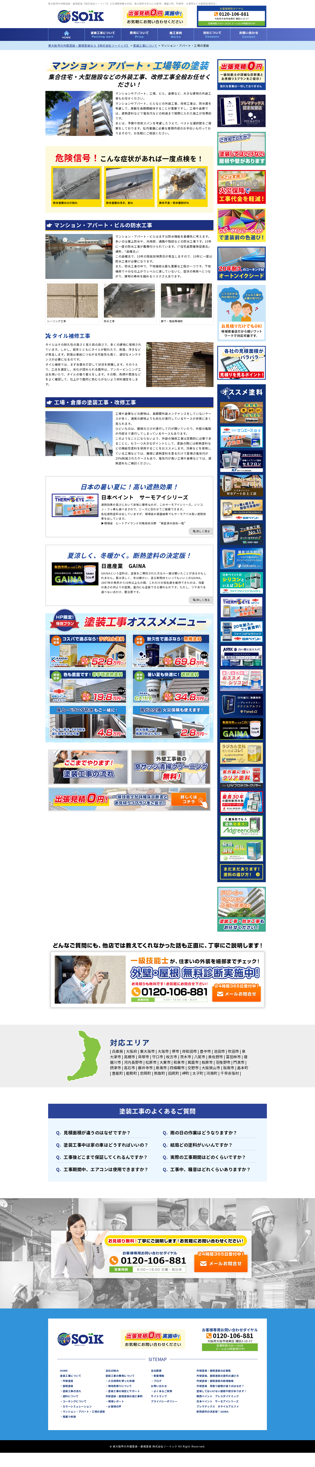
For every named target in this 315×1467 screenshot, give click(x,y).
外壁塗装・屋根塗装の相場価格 (215, 1381)
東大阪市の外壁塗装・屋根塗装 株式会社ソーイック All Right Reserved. (159, 1446)
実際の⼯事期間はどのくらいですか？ (208, 1157)
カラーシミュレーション (77, 1406)
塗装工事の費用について (139, 34)
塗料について (71, 1396)
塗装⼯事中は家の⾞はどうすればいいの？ (106, 1145)
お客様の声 (114, 1406)
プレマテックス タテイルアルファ (218, 1406)
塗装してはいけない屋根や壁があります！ (222, 1391)
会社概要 (156, 1370)
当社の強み (112, 1370)
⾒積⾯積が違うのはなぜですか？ (97, 1132)
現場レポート (116, 1401)
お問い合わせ (248, 34)
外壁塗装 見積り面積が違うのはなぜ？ (220, 1386)
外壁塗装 (68, 1381)
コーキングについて (75, 1401)
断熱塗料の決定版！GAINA (212, 1411)
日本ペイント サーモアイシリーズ (217, 1401)
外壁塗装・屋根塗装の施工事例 (124, 1396)
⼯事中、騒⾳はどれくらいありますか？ (210, 1169)
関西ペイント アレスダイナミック (218, 1396)
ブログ (158, 1381)
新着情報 (159, 1376)
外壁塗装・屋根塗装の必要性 (214, 1370)
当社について (212, 34)
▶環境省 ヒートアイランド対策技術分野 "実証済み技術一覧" (143, 523)
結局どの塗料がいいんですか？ (201, 1145)
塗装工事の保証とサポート (124, 1391)
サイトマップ (159, 1396)
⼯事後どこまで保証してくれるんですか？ (106, 1157)
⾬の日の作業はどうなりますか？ (203, 1132)
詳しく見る (203, 531)
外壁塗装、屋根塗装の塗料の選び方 (218, 1376)
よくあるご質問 (163, 1391)
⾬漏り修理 (69, 1416)
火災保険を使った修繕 (121, 1381)
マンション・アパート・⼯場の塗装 (84, 1411)
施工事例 (176, 34)
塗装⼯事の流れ (72, 1391)
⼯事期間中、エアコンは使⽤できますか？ (106, 1169)
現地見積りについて (120, 1386)
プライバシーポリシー (164, 1401)
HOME (66, 34)
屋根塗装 (68, 1386)
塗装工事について (103, 34)
